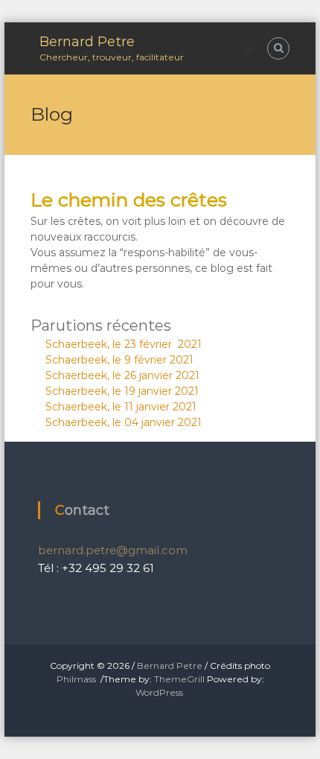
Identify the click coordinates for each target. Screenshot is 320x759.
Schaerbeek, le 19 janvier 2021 (122, 391)
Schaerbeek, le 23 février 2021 (123, 344)
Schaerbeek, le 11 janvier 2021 (120, 406)
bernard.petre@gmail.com (113, 550)
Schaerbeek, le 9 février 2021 (119, 359)
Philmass (76, 679)
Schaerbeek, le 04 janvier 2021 (123, 422)
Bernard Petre (87, 42)
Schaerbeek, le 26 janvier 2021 (122, 375)
